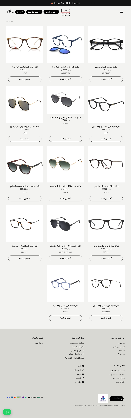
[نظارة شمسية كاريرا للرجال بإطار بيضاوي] (65, 100)
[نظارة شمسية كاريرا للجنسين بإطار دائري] (24, 164)
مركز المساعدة (78, 338)
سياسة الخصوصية (77, 343)
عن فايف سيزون (118, 338)
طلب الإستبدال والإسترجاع (74, 357)
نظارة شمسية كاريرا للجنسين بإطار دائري (25, 186)
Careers (121, 354)
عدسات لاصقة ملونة (117, 374)
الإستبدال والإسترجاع (76, 354)
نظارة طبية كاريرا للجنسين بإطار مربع (65, 67)
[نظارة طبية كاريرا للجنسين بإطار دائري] (106, 104)
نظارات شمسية (119, 378)
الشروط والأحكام (78, 346)
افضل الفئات (119, 366)
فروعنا (19, 12)
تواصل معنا (39, 343)
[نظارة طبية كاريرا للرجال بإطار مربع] (106, 164)
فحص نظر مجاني (33, 12)
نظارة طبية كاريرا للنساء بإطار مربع (25, 67)
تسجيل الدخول (50, 12)
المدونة (122, 350)
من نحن (121, 343)
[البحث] (13, 12)
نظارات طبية (120, 381)
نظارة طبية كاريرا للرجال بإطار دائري (106, 305)
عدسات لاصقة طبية (117, 370)
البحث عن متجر (119, 346)
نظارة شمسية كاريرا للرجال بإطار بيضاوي (65, 117)
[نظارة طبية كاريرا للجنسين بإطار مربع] (65, 44)
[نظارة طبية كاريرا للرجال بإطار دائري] (106, 283)
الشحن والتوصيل (77, 350)
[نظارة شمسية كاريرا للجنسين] (106, 44)
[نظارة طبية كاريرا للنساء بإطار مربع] (24, 44)
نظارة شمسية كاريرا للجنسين (106, 67)
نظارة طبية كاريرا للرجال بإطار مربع (106, 186)
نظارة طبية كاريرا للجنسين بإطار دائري (106, 126)
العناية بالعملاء (37, 338)
